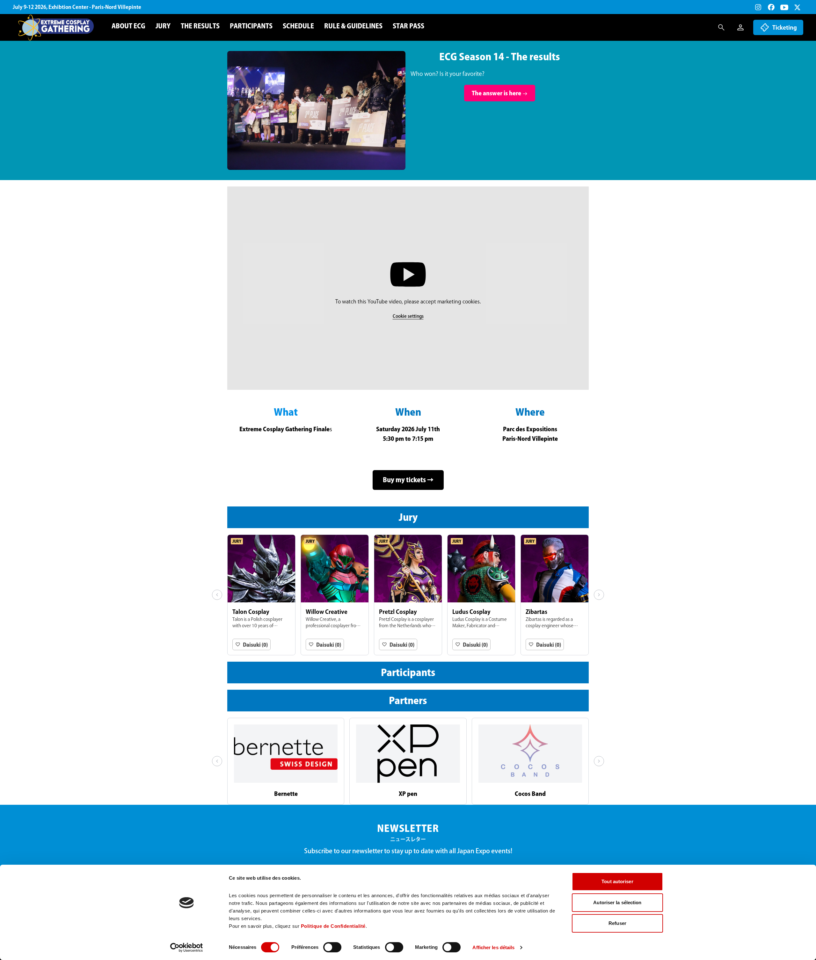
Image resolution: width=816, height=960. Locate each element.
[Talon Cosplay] (261, 595)
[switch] (332, 947)
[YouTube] (784, 7)
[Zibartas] (554, 595)
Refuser (617, 923)
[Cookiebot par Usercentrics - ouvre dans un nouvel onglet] (187, 947)
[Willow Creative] (334, 595)
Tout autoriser (617, 881)
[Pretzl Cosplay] (408, 595)
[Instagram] (758, 7)
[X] (797, 7)
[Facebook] (771, 7)
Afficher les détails (493, 947)
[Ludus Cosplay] (481, 595)
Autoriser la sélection (617, 902)
